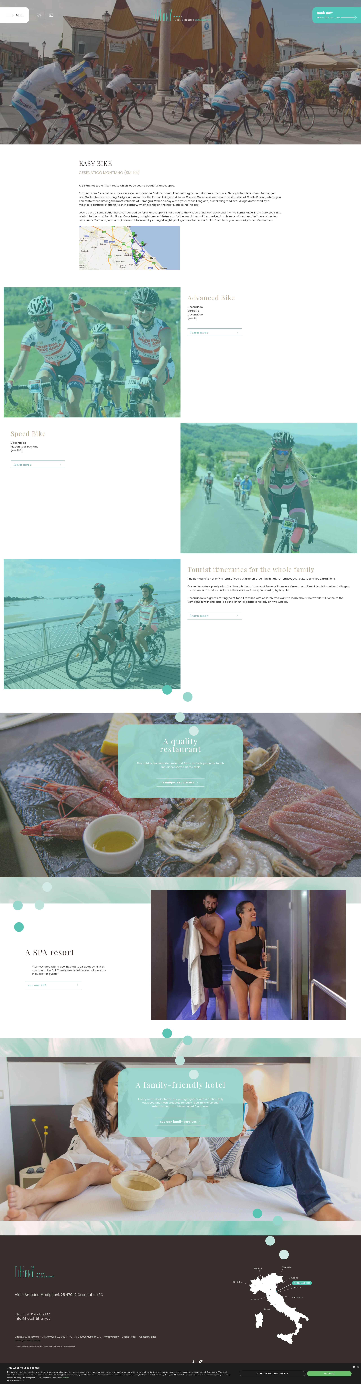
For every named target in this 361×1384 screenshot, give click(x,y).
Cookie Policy (129, 1336)
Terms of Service (65, 1346)
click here (65, 1377)
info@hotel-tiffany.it (32, 1318)
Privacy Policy (111, 1336)
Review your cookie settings (28, 1340)
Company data (147, 1336)
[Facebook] (193, 1362)
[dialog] (180, 1373)
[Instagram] (201, 1362)
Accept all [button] (329, 1373)
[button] (119, 1380)
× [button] (358, 1367)
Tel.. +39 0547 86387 (32, 1314)
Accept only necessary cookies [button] (272, 1373)
